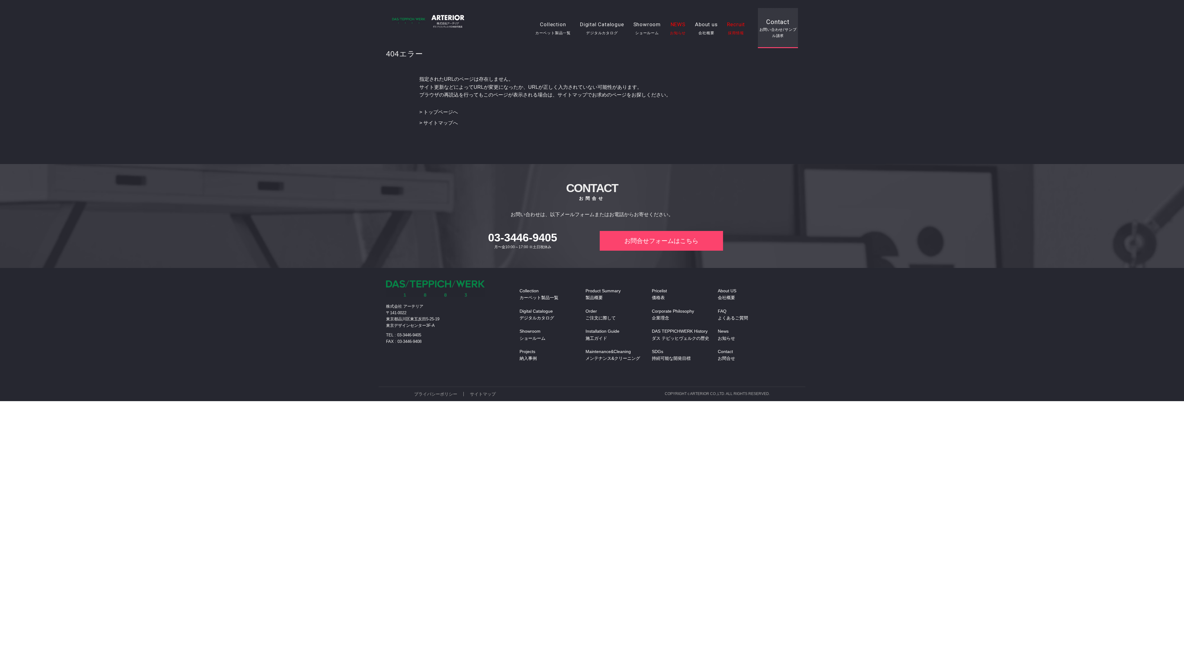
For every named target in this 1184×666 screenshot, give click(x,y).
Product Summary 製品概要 (603, 294)
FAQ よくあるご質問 (733, 314)
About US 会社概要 (727, 294)
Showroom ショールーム (532, 334)
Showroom (647, 28)
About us (706, 28)
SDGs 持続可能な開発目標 (671, 355)
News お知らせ (726, 334)
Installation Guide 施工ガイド (602, 334)
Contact (778, 28)
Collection (553, 28)
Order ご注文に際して (601, 314)
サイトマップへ (440, 122)
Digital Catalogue (602, 28)
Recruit (736, 28)
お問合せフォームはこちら (661, 240)
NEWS (678, 28)
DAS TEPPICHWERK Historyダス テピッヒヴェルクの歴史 (680, 334)
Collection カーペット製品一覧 (539, 294)
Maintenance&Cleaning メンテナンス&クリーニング (613, 355)
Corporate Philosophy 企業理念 (673, 314)
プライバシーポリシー (435, 394)
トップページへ (440, 112)
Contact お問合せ (726, 355)
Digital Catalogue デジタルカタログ (537, 314)
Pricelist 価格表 (659, 294)
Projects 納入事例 (528, 355)
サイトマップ (483, 394)
